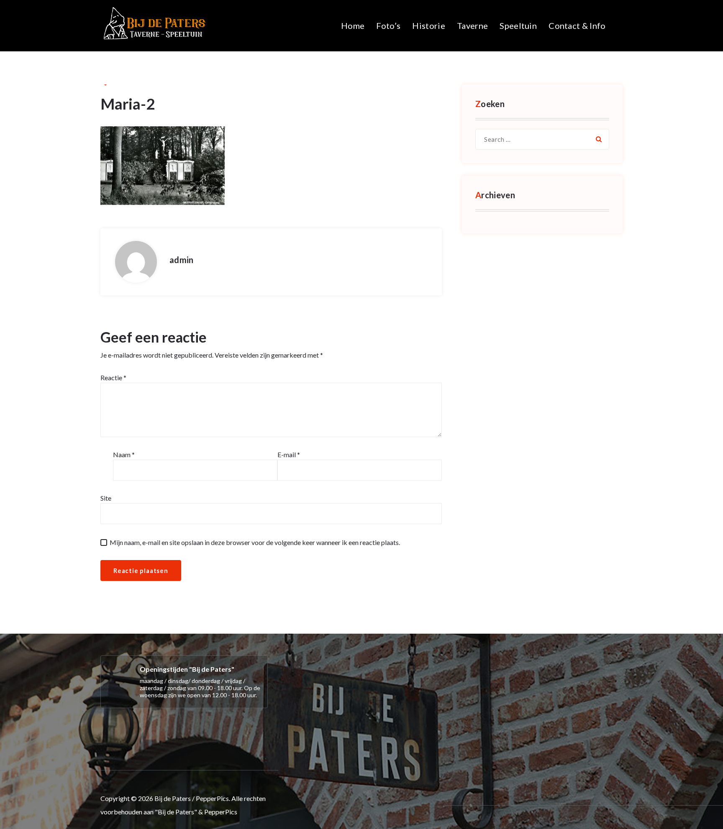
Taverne (472, 25)
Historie (428, 25)
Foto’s (388, 25)
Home (352, 25)
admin (181, 260)
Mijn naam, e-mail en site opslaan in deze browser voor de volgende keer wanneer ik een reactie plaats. (255, 542)
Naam (124, 454)
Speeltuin (518, 25)
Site (105, 498)
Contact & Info (577, 25)
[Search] (598, 139)
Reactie (113, 377)
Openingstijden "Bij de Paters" (187, 669)
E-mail (288, 454)
